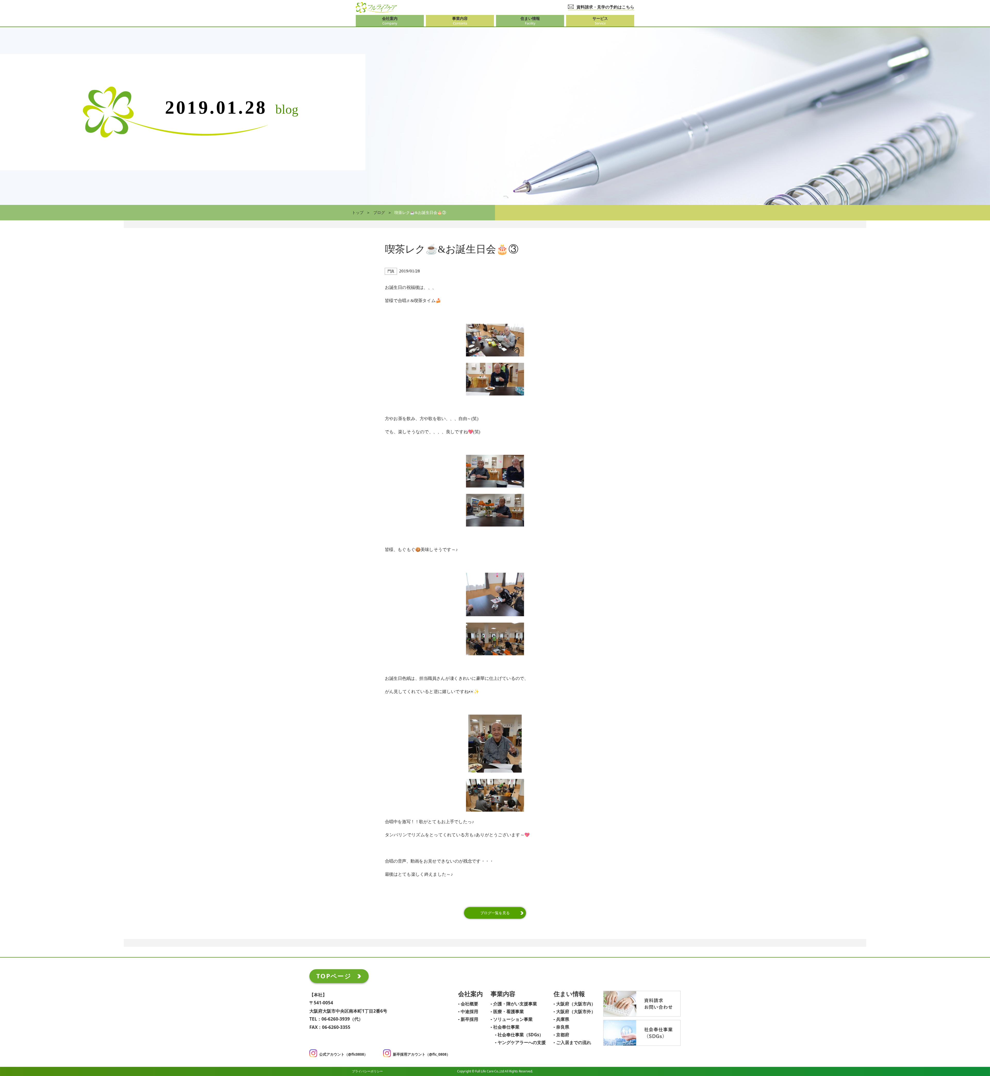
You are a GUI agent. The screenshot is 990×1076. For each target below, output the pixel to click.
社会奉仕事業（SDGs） (520, 1035)
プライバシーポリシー (367, 1071)
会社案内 (470, 994)
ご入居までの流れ (573, 1042)
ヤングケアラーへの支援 (522, 1042)
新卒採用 (469, 1019)
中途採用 (469, 1011)
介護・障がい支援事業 (515, 1004)
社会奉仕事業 (506, 1027)
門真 (390, 271)
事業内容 (503, 994)
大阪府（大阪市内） (576, 1004)
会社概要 (469, 1004)
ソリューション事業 (513, 1019)
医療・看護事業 (508, 1011)
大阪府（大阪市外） (576, 1011)
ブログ (379, 213)
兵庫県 (562, 1019)
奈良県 (562, 1027)
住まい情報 (569, 994)
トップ (358, 213)
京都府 (562, 1035)
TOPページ (333, 976)
